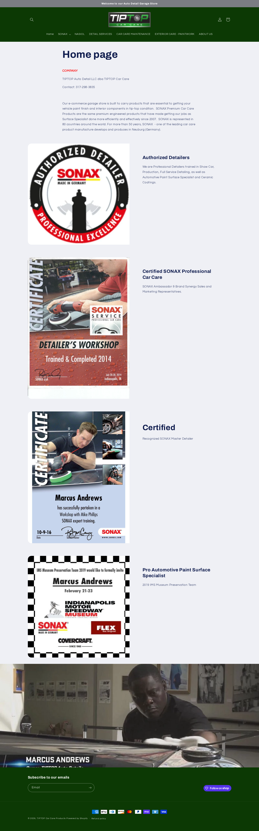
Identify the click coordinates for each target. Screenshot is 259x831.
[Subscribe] (90, 787)
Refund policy (98, 819)
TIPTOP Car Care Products (51, 818)
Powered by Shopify (77, 818)
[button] (32, 19)
